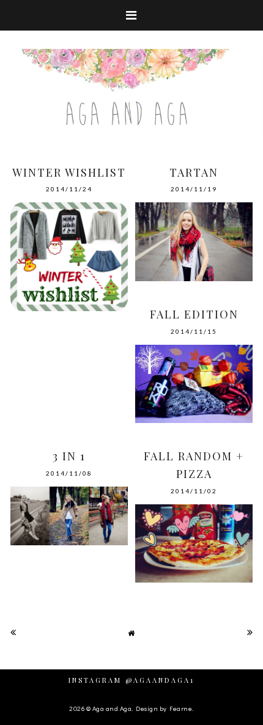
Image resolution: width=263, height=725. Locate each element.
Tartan (193, 172)
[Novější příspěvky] (13, 632)
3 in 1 (69, 456)
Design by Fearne (164, 708)
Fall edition (194, 314)
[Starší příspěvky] (250, 632)
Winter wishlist (69, 172)
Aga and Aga (112, 708)
